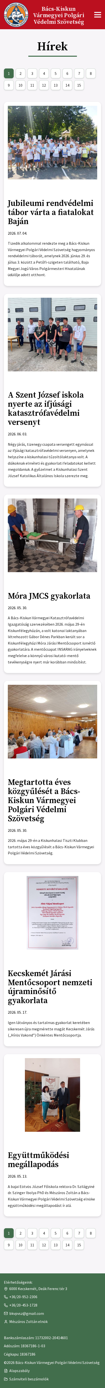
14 (66, 86)
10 (19, 86)
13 (54, 86)
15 (77, 86)
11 (30, 86)
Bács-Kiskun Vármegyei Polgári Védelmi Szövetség (58, 15)
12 (42, 86)
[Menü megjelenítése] (97, 14)
